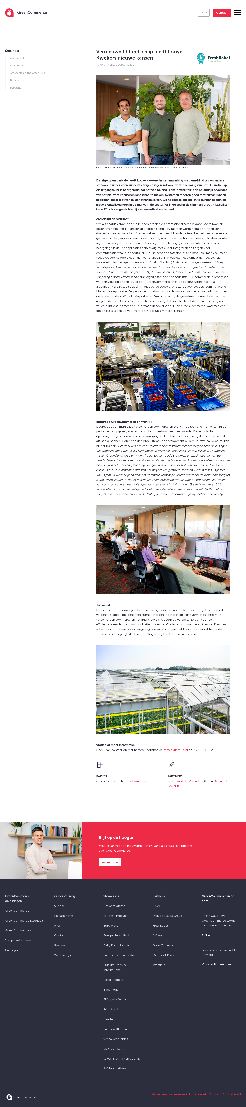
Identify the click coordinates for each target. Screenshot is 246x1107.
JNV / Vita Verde (114, 999)
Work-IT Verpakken (189, 781)
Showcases (111, 896)
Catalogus (12, 950)
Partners (159, 896)
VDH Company (113, 1048)
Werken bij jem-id (66, 955)
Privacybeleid (198, 1094)
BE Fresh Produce (115, 916)
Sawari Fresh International (121, 1058)
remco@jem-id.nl (175, 750)
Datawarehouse (139, 781)
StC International (115, 1068)
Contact (60, 935)
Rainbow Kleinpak (115, 1029)
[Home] (26, 12)
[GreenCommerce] (21, 1098)
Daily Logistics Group (168, 916)
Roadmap (60, 945)
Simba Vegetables (115, 1039)
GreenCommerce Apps (21, 930)
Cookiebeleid (231, 1094)
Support (60, 906)
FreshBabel (160, 925)
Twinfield (159, 965)
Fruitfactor (111, 1019)
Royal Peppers (113, 980)
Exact (171, 781)
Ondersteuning (64, 896)
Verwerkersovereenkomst (169, 1094)
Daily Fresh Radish (116, 945)
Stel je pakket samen (19, 940)
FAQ (57, 925)
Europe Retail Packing (118, 935)
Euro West (110, 925)
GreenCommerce (17, 910)
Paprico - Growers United (121, 955)
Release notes (63, 916)
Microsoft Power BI (166, 955)
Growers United (114, 906)
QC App (158, 935)
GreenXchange (163, 945)
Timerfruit (110, 989)
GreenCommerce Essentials (24, 920)
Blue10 (157, 906)
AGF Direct (110, 1009)
